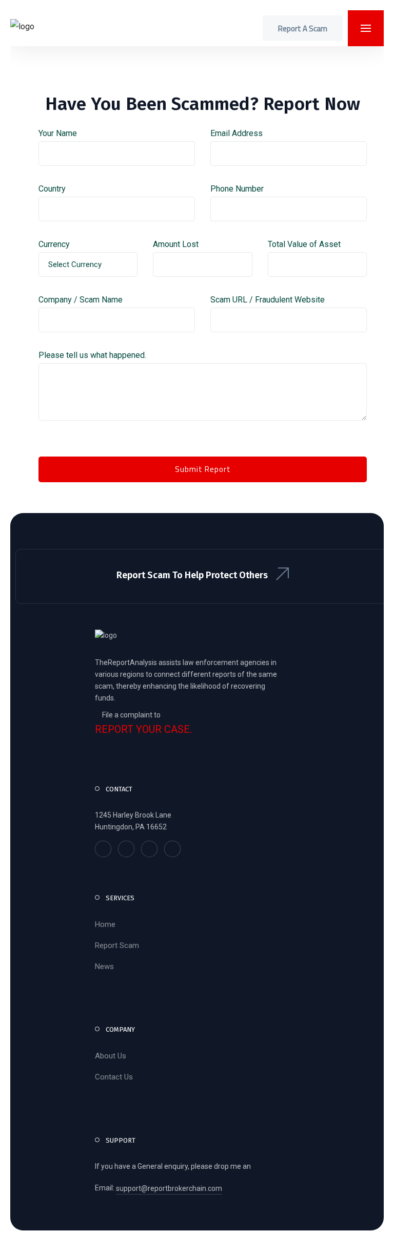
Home (105, 924)
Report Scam (117, 945)
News (104, 966)
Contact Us (114, 1077)
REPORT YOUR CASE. (143, 729)
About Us (110, 1055)
